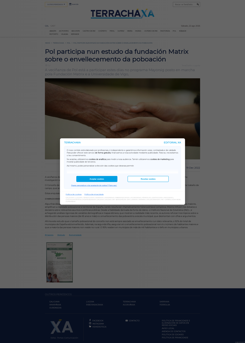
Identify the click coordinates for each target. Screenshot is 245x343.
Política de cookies (74, 194)
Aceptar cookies (97, 179)
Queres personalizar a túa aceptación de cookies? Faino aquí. (94, 185)
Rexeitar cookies (148, 179)
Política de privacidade (94, 194)
